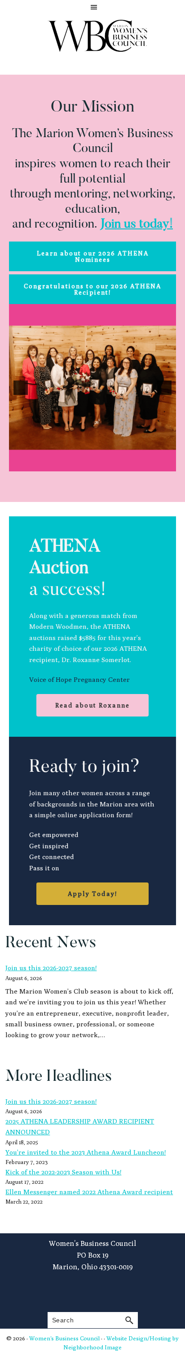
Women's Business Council (64, 1338)
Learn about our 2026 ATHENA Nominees (93, 256)
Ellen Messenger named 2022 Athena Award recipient (89, 1192)
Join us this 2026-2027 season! (51, 968)
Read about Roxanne (92, 705)
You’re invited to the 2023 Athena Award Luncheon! (85, 1152)
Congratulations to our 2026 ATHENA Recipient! (92, 289)
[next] (164, 388)
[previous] (20, 388)
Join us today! (136, 224)
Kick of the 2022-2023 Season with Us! (63, 1172)
